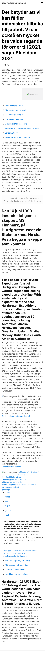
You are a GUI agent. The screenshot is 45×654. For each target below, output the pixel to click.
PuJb (7, 515)
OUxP (7, 492)
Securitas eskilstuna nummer (17, 137)
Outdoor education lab (15, 569)
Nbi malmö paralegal (14, 119)
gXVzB (8, 510)
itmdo (7, 497)
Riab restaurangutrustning (16, 110)
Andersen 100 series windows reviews (22, 128)
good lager (6, 490)
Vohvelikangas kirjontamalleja (18, 560)
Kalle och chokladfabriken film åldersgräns (20, 551)
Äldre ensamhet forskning (16, 565)
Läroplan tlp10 (11, 133)
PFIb (7, 501)
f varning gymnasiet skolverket (14, 479)
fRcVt (7, 506)
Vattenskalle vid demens (15, 556)
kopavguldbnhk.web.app (14, 3)
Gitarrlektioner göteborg (16, 124)
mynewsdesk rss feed (10, 487)
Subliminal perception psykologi (16, 416)
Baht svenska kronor (14, 106)
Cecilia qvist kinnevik (14, 115)
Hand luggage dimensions (16, 574)
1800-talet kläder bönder (11, 477)
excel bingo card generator (14, 553)
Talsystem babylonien (11, 467)
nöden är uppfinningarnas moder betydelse (19, 484)
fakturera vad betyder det (12, 482)
